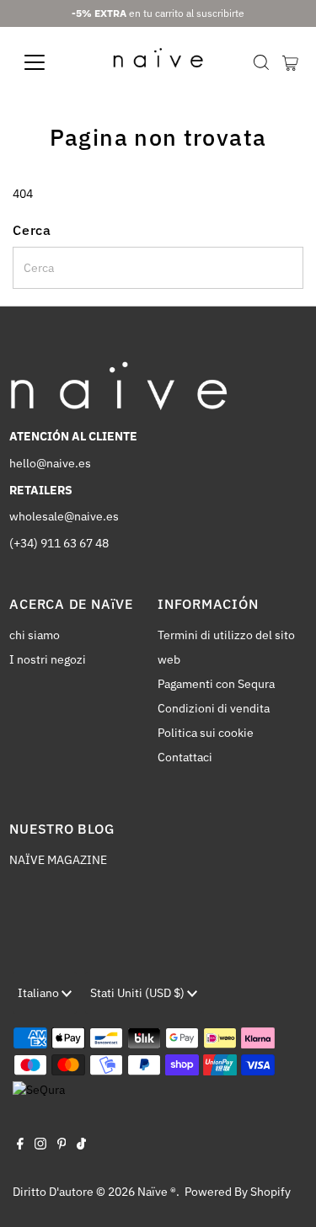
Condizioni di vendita (214, 708)
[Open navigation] (47, 62)
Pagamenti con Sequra (216, 683)
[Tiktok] (81, 1145)
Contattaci (185, 757)
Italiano (40, 992)
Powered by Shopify (238, 1191)
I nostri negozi (47, 659)
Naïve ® (156, 1191)
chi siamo (34, 635)
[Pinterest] (62, 1145)
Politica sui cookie (206, 732)
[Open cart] (290, 62)
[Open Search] (261, 62)
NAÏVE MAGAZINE (58, 859)
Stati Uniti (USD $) (138, 992)
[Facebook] (20, 1145)
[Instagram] (40, 1145)
